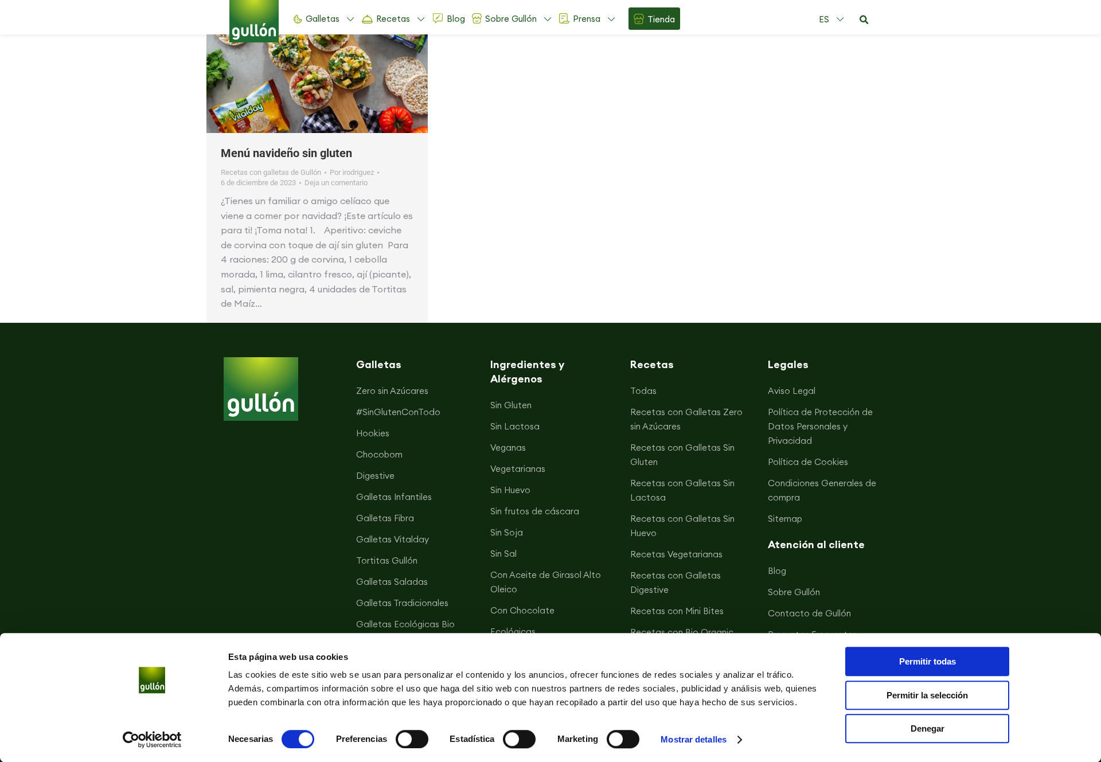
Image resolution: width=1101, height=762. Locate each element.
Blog (456, 18)
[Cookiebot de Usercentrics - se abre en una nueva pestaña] (152, 739)
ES (824, 19)
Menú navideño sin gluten (286, 153)
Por (352, 172)
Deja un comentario (336, 182)
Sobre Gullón (511, 18)
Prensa (586, 18)
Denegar (927, 728)
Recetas (393, 18)
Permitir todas (927, 661)
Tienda (661, 19)
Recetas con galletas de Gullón (271, 172)
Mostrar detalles (694, 739)
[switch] (412, 739)
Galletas (322, 18)
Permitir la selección (927, 695)
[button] (864, 20)
